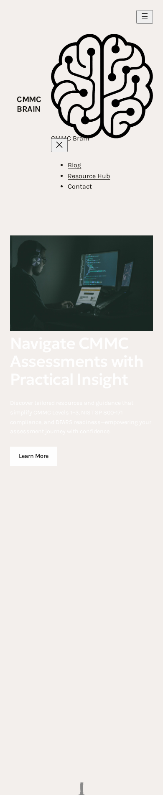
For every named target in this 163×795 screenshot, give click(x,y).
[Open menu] (144, 17)
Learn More (33, 456)
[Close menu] (59, 145)
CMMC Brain (29, 104)
